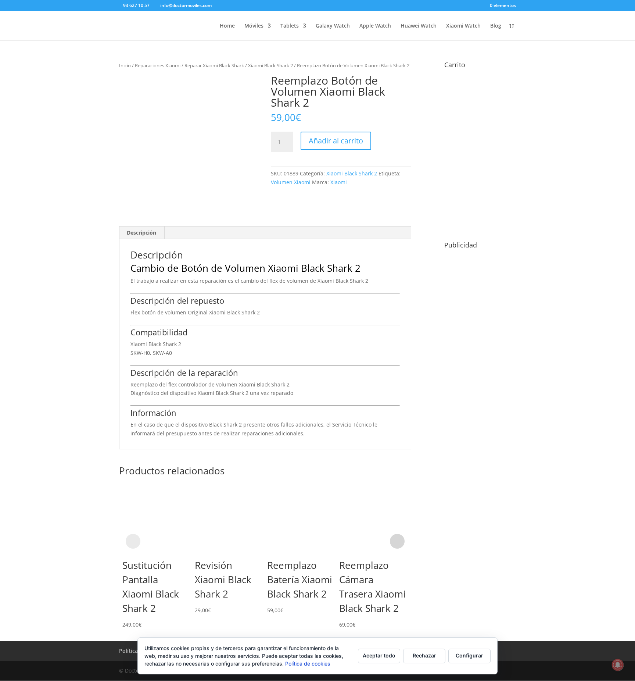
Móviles (253, 26)
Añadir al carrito (336, 141)
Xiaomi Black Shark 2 (270, 65)
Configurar (469, 655)
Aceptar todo (379, 655)
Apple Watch (375, 26)
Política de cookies (307, 663)
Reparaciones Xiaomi (157, 65)
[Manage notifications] (618, 665)
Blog (495, 26)
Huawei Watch (419, 26)
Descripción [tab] (141, 232)
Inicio (125, 65)
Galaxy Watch (333, 26)
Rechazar (424, 655)
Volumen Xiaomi (291, 182)
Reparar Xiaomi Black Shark (214, 65)
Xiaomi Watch (463, 26)
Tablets (289, 26)
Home (227, 26)
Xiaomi (338, 182)
